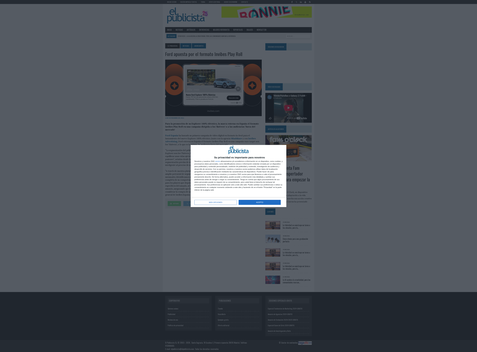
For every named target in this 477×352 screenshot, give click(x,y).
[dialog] (238, 176)
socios (217, 161)
